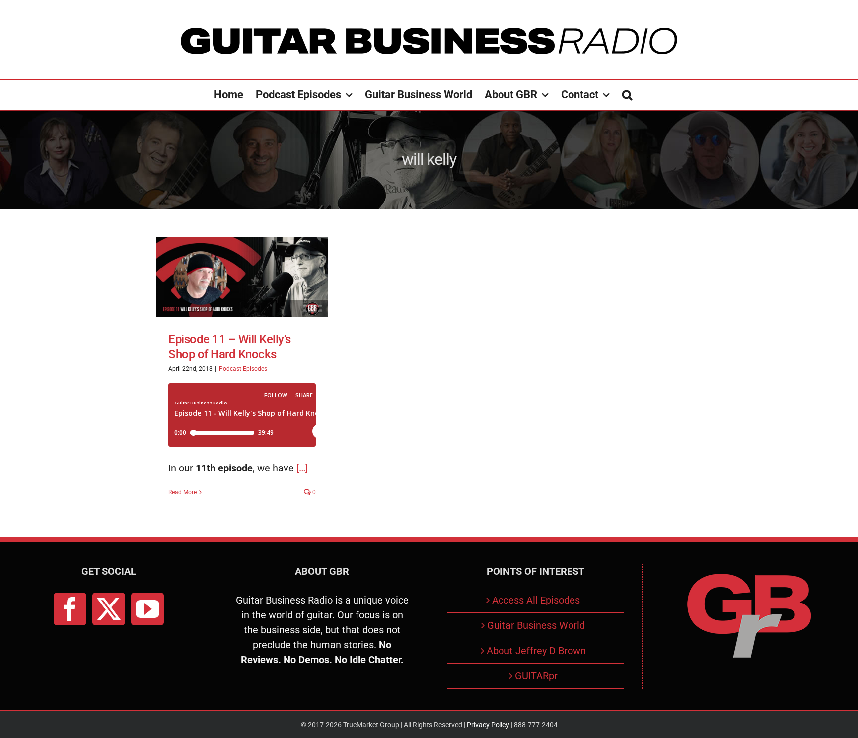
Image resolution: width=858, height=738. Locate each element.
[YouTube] (147, 609)
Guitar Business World (536, 625)
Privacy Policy (488, 725)
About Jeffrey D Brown (536, 651)
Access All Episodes (536, 600)
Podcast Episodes (243, 368)
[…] (302, 468)
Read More (182, 492)
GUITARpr (536, 676)
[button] (627, 95)
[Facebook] (70, 609)
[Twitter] (108, 609)
